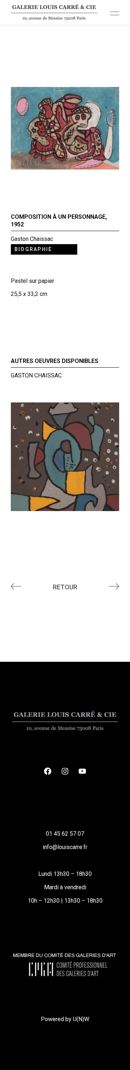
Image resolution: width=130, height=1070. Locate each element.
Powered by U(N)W (65, 1019)
